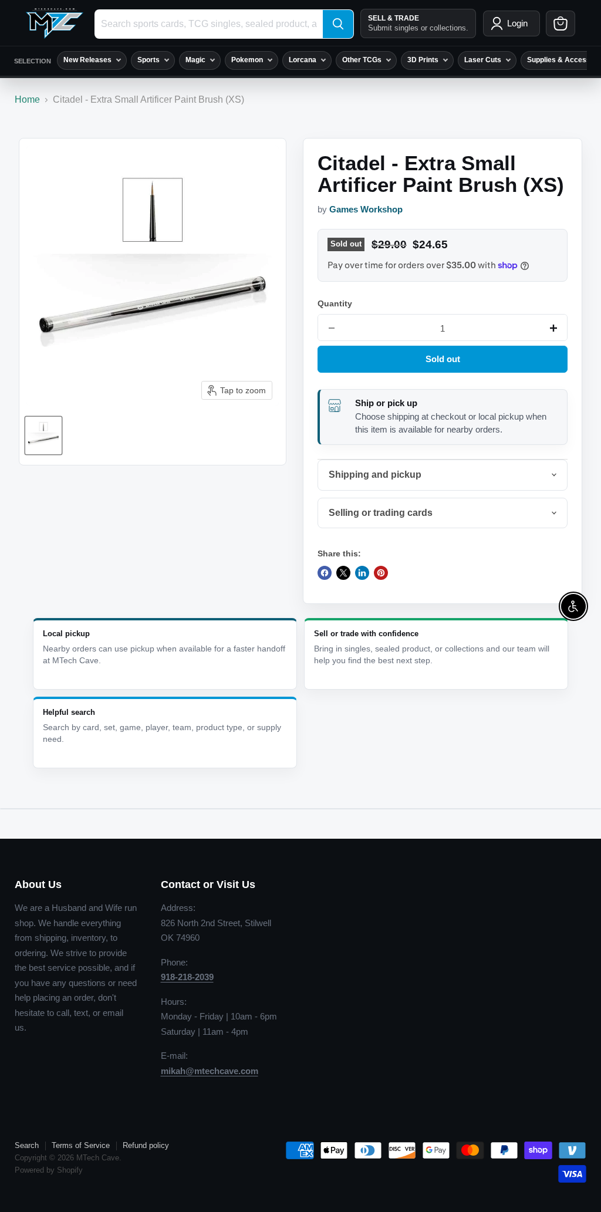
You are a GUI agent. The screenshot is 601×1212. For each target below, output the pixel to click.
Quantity (335, 303)
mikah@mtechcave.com (209, 1071)
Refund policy (146, 1145)
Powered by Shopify (49, 1170)
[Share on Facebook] (325, 573)
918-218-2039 (187, 977)
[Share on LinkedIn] (362, 573)
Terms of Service (81, 1145)
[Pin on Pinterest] (381, 573)
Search (27, 1145)
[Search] (338, 24)
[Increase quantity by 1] (553, 328)
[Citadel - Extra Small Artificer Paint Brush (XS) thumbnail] (43, 435)
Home (27, 99)
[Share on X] (343, 573)
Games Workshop (366, 209)
